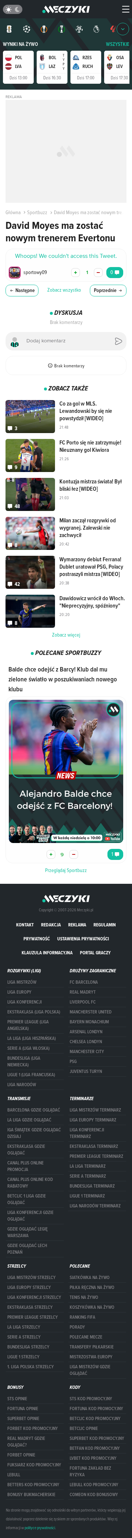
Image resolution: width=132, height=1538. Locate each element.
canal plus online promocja (25, 1166)
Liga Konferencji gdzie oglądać (30, 1216)
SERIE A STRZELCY (24, 1337)
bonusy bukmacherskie (31, 1495)
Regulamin (105, 924)
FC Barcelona (84, 982)
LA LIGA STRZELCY (23, 1327)
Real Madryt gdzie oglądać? (26, 1442)
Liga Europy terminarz (93, 1120)
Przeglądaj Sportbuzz (66, 870)
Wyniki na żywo (20, 44)
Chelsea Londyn (86, 1042)
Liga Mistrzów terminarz (95, 1110)
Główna (13, 212)
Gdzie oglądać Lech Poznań (27, 1249)
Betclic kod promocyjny (95, 1419)
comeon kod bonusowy (94, 1495)
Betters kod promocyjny (33, 1485)
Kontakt (25, 924)
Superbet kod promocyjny (97, 1438)
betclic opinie (84, 1428)
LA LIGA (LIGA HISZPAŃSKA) (31, 1038)
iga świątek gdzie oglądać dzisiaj (34, 1133)
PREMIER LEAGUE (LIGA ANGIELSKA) (28, 1025)
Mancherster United (90, 1012)
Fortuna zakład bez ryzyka (90, 1471)
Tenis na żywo (84, 1297)
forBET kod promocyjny (32, 1428)
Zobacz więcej (66, 634)
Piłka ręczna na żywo (92, 1287)
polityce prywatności (40, 1528)
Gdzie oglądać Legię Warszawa (27, 1232)
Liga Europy (19, 992)
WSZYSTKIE (117, 44)
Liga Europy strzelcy (29, 1287)
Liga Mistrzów (21, 982)
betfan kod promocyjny (95, 1448)
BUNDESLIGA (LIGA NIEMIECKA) (23, 1061)
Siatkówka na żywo (90, 1278)
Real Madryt (83, 992)
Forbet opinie (21, 1455)
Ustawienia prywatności (83, 938)
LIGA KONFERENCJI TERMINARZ (87, 1133)
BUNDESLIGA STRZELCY (28, 1347)
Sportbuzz (37, 212)
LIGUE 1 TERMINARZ (87, 1196)
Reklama (77, 924)
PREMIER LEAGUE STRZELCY (32, 1317)
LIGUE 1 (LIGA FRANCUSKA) (31, 1075)
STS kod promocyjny (91, 1399)
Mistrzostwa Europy (91, 1357)
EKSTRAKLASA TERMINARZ (94, 1146)
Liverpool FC (83, 1002)
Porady (77, 1327)
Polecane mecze (86, 1337)
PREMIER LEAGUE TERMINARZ (96, 1156)
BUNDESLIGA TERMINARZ (92, 1186)
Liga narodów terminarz (95, 1206)
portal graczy (95, 952)
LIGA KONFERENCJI (24, 1002)
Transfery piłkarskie (92, 1347)
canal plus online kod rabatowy (30, 1183)
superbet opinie (23, 1419)
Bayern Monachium (89, 1022)
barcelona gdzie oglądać (33, 1110)
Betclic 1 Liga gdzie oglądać (26, 1199)
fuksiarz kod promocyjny (34, 1465)
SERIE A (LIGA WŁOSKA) (28, 1048)
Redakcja (51, 924)
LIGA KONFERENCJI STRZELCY (34, 1297)
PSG (73, 1062)
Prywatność (36, 938)
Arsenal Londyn (86, 1032)
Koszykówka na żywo (92, 1307)
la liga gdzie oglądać (29, 1120)
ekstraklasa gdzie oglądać (26, 1149)
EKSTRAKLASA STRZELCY (30, 1307)
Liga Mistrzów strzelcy (31, 1278)
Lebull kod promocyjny (94, 1485)
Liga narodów (21, 1085)
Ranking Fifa (82, 1317)
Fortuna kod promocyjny (96, 1409)
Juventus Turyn (86, 1071)
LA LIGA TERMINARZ (88, 1166)
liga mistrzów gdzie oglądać (90, 1370)
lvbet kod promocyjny (93, 1458)
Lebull (13, 1475)
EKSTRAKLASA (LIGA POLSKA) (33, 1012)
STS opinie (17, 1399)
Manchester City (87, 1052)
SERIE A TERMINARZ (88, 1176)
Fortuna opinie (22, 1409)
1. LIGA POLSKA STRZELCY (30, 1367)
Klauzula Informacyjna (47, 952)
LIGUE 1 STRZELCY (23, 1357)
